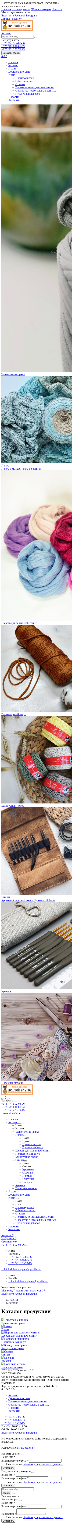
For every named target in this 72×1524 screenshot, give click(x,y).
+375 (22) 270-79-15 (13, 1109)
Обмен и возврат (41, 9)
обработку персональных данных (43, 1464)
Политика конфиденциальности (34, 87)
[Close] (15, 1101)
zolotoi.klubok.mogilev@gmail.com (28, 1281)
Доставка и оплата (19, 71)
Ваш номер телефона (14, 1460)
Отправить (8, 1468)
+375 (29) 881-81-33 (13, 1106)
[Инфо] (17, 1198)
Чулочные (40, 900)
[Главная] (17, 1094)
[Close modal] (22, 1454)
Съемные (18, 900)
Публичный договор (27, 93)
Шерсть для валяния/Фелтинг (19, 622)
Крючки (6, 991)
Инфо (11, 74)
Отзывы (20, 84)
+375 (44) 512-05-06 (13, 1103)
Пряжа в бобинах (30, 468)
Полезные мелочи (12, 1082)
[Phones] (2, 1098)
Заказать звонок (11, 53)
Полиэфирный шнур (13, 714)
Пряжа (5, 465)
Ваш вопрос (8, 1513)
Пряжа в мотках (10, 468)
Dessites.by (28, 1447)
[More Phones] (26, 1245)
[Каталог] (20, 1123)
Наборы (50, 900)
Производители (21, 9)
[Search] (8, 1098)
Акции (12, 68)
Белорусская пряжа (12, 805)
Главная (6, 9)
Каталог (13, 65)
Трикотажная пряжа (13, 374)
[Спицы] (25, 1160)
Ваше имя (8, 1456)
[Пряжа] (24, 1135)
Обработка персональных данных (35, 90)
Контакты (14, 100)
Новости (57, 9)
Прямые (29, 900)
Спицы (5, 897)
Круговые (7, 900)
